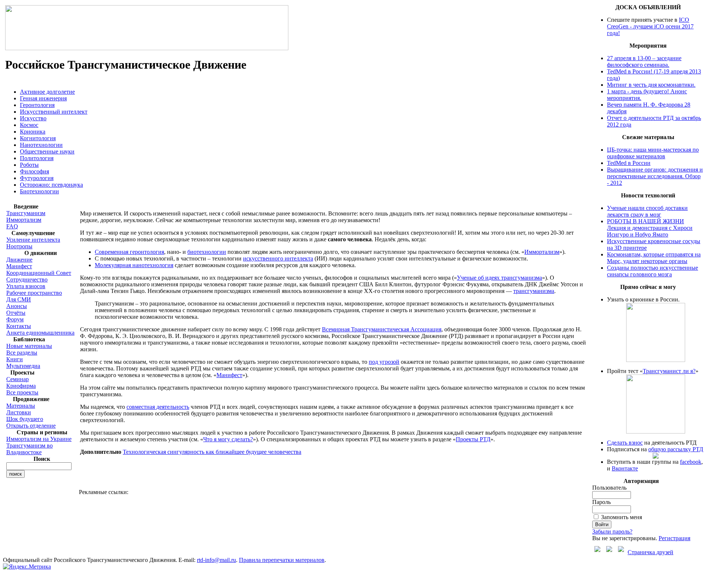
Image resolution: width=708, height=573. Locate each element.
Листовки (18, 412)
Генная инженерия (43, 98)
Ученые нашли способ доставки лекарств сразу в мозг (647, 211)
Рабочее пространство (34, 293)
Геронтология (37, 105)
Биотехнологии (39, 191)
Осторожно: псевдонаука (51, 185)
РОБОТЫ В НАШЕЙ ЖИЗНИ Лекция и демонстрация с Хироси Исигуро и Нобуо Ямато (650, 228)
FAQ (12, 226)
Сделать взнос (625, 442)
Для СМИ (18, 299)
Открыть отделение (31, 425)
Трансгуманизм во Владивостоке (29, 448)
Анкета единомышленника (40, 332)
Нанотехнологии (41, 145)
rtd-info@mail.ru (216, 560)
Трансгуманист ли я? (669, 371)
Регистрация (674, 538)
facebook (690, 462)
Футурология (36, 178)
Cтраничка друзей (650, 552)
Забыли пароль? (612, 531)
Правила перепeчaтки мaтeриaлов (281, 560)
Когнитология (38, 138)
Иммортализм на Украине (39, 439)
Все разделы (21, 352)
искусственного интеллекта (278, 258)
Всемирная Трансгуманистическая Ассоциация (381, 329)
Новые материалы (29, 346)
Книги (14, 359)
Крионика (32, 131)
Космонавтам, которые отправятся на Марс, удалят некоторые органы (654, 257)
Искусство (33, 118)
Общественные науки (47, 151)
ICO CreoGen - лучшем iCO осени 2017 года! (650, 26)
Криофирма (21, 386)
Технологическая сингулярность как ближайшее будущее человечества (212, 452)
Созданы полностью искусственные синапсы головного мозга (652, 271)
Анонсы (16, 306)
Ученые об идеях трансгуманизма (499, 278)
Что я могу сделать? (228, 439)
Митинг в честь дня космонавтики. (651, 85)
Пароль (601, 502)
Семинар (17, 379)
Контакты (18, 326)
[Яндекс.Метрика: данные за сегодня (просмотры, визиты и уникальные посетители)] (27, 566)
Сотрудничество (27, 279)
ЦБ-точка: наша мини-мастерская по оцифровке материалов (653, 152)
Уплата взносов (25, 286)
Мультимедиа (23, 366)
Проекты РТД (473, 439)
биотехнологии (206, 252)
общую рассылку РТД (675, 449)
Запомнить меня (621, 517)
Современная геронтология (129, 252)
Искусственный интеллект (53, 111)
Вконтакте (625, 468)
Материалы (20, 406)
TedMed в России (628, 163)
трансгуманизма (533, 291)
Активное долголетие (47, 92)
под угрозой (384, 362)
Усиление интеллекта (33, 240)
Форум (15, 319)
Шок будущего (24, 419)
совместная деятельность (157, 407)
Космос (29, 125)
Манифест (19, 266)
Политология (36, 158)
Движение (19, 259)
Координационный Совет (38, 273)
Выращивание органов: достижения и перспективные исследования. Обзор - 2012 (655, 176)
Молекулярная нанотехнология (134, 265)
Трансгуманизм (25, 213)
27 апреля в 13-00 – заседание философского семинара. (644, 61)
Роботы (29, 165)
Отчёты (15, 313)
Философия (34, 171)
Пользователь (609, 487)
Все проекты (22, 392)
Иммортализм (23, 220)
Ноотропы (19, 246)
